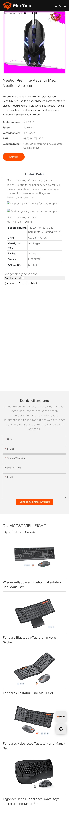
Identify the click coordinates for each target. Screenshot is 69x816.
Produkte (30, 532)
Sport (7, 532)
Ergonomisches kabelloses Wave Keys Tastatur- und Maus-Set (31, 801)
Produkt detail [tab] (34, 174)
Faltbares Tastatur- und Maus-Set (28, 693)
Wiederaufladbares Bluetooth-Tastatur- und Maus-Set (32, 584)
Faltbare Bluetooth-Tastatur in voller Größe (30, 640)
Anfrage (13, 156)
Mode (18, 532)
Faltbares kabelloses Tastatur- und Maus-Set (34, 746)
